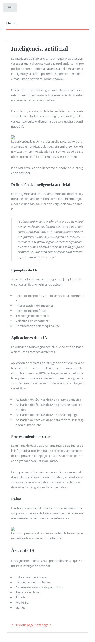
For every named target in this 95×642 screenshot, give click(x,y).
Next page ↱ (43, 625)
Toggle (10, 8)
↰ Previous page (22, 625)
